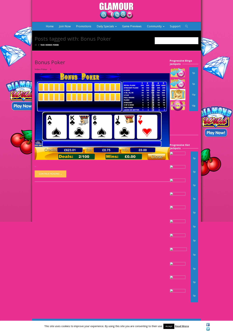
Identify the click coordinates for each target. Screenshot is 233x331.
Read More (182, 326)
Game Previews (132, 26)
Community (154, 26)
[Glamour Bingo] (116, 11)
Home (50, 26)
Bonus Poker (50, 62)
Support (175, 26)
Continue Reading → (50, 174)
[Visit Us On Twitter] (208, 329)
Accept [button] (168, 326)
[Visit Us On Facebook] (208, 324)
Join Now (65, 26)
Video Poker (41, 69)
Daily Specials (105, 26)
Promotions (83, 26)
